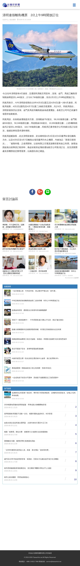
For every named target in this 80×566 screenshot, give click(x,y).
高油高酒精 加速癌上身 (37, 249)
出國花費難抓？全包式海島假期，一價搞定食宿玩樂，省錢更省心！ (39, 227)
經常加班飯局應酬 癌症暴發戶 (13, 249)
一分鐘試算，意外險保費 (38, 271)
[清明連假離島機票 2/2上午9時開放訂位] (32, 192)
